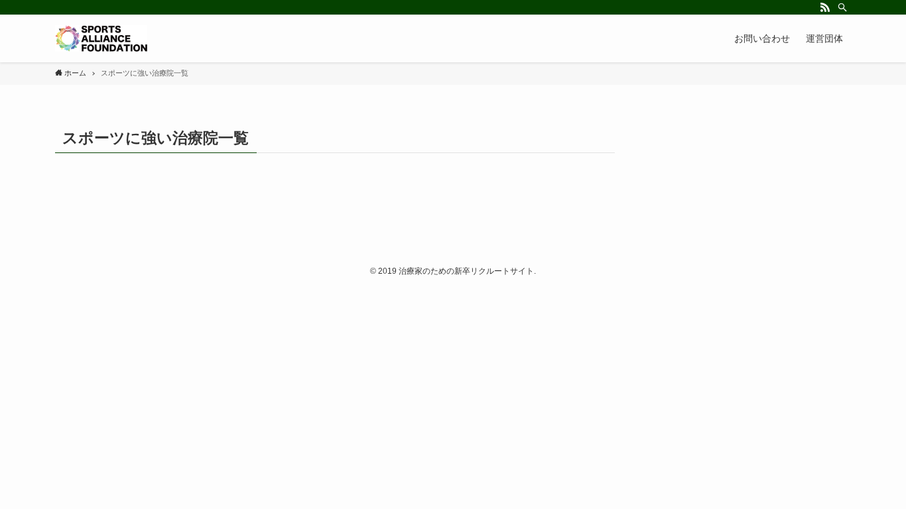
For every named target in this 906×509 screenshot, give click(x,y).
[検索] (842, 7)
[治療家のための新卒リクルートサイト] (101, 38)
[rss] (825, 7)
